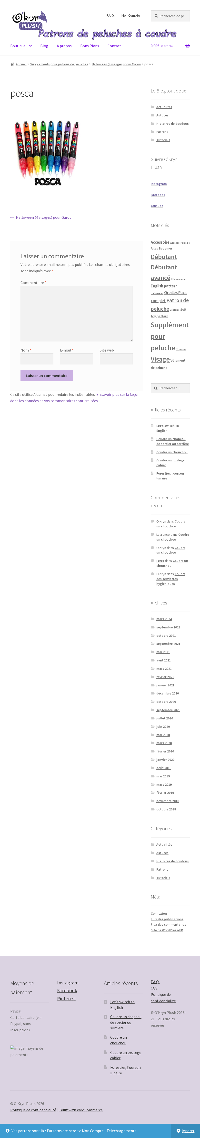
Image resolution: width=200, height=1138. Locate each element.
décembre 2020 (167, 693)
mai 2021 (163, 652)
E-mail (67, 350)
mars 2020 (164, 743)
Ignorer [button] (188, 1130)
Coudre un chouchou (172, 452)
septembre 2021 (168, 643)
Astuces (162, 115)
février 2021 (165, 677)
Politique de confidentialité (33, 1109)
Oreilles (171, 292)
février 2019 (165, 792)
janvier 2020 (165, 759)
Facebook (67, 990)
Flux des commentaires (168, 924)
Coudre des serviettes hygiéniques (170, 579)
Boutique (17, 45)
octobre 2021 (166, 635)
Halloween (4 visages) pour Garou (116, 64)
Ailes (154, 248)
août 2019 (163, 768)
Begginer (165, 248)
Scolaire (175, 309)
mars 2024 (164, 619)
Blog (44, 45)
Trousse (181, 349)
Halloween (157, 293)
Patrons (162, 131)
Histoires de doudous (172, 123)
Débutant (164, 257)
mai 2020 (163, 735)
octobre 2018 (166, 809)
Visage (160, 359)
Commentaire (33, 282)
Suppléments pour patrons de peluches (59, 64)
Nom (25, 350)
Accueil (21, 64)
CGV (154, 988)
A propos (64, 45)
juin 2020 (163, 726)
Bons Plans (89, 45)
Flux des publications (167, 919)
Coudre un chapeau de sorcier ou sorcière (172, 441)
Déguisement (179, 279)
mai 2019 (163, 776)
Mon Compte (130, 15)
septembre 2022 (168, 627)
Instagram (68, 982)
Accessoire (160, 242)
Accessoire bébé (180, 242)
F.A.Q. (111, 15)
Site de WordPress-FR (167, 930)
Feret (160, 560)
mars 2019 (164, 784)
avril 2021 (163, 660)
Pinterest (66, 998)
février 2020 (165, 751)
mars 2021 (164, 668)
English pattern (164, 286)
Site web (107, 350)
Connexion (159, 913)
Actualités (164, 107)
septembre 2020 (168, 710)
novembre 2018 (167, 801)
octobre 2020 (166, 701)
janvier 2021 (165, 685)
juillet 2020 (164, 718)
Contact (114, 45)
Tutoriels (163, 140)
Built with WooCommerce (81, 1109)
